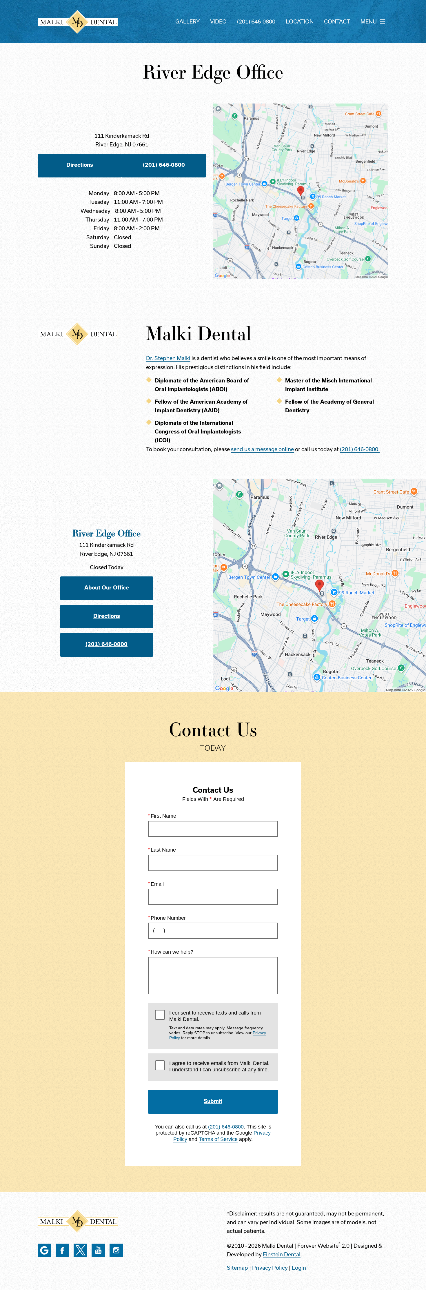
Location (300, 22)
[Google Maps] (44, 1250)
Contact (337, 22)
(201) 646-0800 (256, 22)
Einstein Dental (282, 1254)
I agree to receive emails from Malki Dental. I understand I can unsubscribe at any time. (219, 1066)
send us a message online (262, 449)
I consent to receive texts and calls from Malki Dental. (217, 1025)
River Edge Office (106, 533)
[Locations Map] (300, 191)
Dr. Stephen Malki (168, 358)
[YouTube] (98, 1250)
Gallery (187, 22)
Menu (369, 22)
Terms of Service (218, 1139)
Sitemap (237, 1268)
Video (218, 22)
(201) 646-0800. (360, 449)
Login (299, 1268)
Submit (213, 1101)
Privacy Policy (270, 1268)
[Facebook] (62, 1250)
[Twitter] (80, 1250)
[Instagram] (116, 1250)
